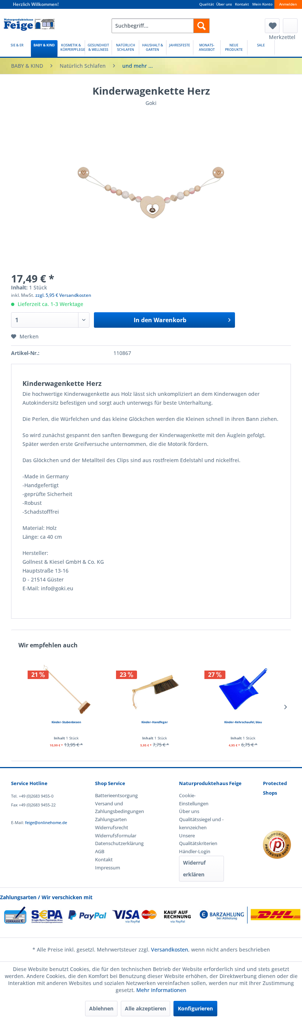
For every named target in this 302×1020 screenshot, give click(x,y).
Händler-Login (194, 851)
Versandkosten (169, 949)
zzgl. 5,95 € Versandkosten (63, 295)
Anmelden (288, 4)
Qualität (206, 4)
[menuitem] (161, 25)
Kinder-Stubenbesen (66, 722)
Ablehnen (101, 1008)
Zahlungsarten (111, 819)
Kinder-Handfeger (154, 722)
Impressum (107, 867)
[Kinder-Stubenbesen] (66, 689)
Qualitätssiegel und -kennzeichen (201, 823)
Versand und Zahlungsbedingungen (117, 807)
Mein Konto (262, 4)
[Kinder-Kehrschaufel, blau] (243, 689)
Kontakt (242, 4)
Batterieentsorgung (116, 795)
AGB (99, 851)
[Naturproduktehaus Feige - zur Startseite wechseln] (29, 27)
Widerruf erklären (194, 868)
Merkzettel (272, 25)
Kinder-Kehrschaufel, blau (243, 722)
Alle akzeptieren (145, 1008)
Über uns (224, 4)
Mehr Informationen (161, 989)
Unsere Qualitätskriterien (198, 839)
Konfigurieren (195, 1008)
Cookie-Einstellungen (193, 799)
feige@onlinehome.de (46, 822)
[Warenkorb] (290, 25)
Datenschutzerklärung (117, 843)
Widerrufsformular (115, 835)
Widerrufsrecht (111, 827)
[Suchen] (201, 25)
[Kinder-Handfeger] (154, 689)
